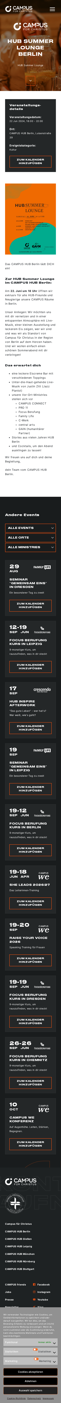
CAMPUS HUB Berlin (17, 1231)
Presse (9, 1299)
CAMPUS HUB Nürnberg (20, 1261)
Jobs (8, 1292)
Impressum (48, 1398)
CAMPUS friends (15, 1284)
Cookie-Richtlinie (16, 1398)
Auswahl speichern (30, 1390)
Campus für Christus (18, 1223)
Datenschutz (34, 1398)
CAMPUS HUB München (20, 1253)
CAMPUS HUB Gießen (18, 1238)
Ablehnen (30, 1381)
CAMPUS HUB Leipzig (18, 1246)
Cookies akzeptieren (30, 1371)
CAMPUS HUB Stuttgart (19, 1269)
